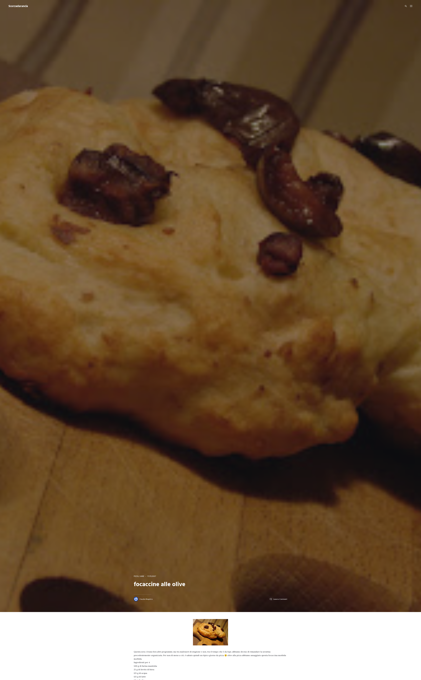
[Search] (406, 6)
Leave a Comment (280, 599)
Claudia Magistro (146, 599)
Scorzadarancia (18, 6)
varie (141, 576)
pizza (136, 576)
